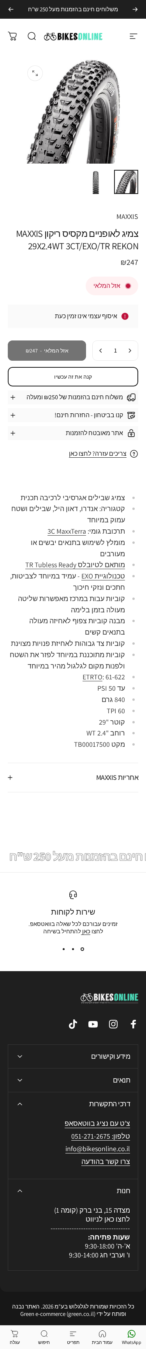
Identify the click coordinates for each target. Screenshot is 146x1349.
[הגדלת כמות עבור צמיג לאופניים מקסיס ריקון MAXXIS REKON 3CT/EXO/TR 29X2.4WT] (101, 350)
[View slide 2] (73, 949)
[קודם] (135, 9)
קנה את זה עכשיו (73, 376)
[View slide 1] (82, 949)
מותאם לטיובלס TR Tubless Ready (75, 564)
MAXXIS (127, 216)
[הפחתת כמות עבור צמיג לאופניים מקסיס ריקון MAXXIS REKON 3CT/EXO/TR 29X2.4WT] (129, 350)
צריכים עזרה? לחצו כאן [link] (98, 454)
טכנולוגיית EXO (103, 575)
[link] (97, 1148)
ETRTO (92, 676)
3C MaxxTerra (66, 531)
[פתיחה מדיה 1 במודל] (35, 73)
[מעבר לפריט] (126, 182)
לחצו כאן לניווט (108, 1219)
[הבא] (10, 9)
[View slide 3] (64, 949)
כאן (85, 931)
